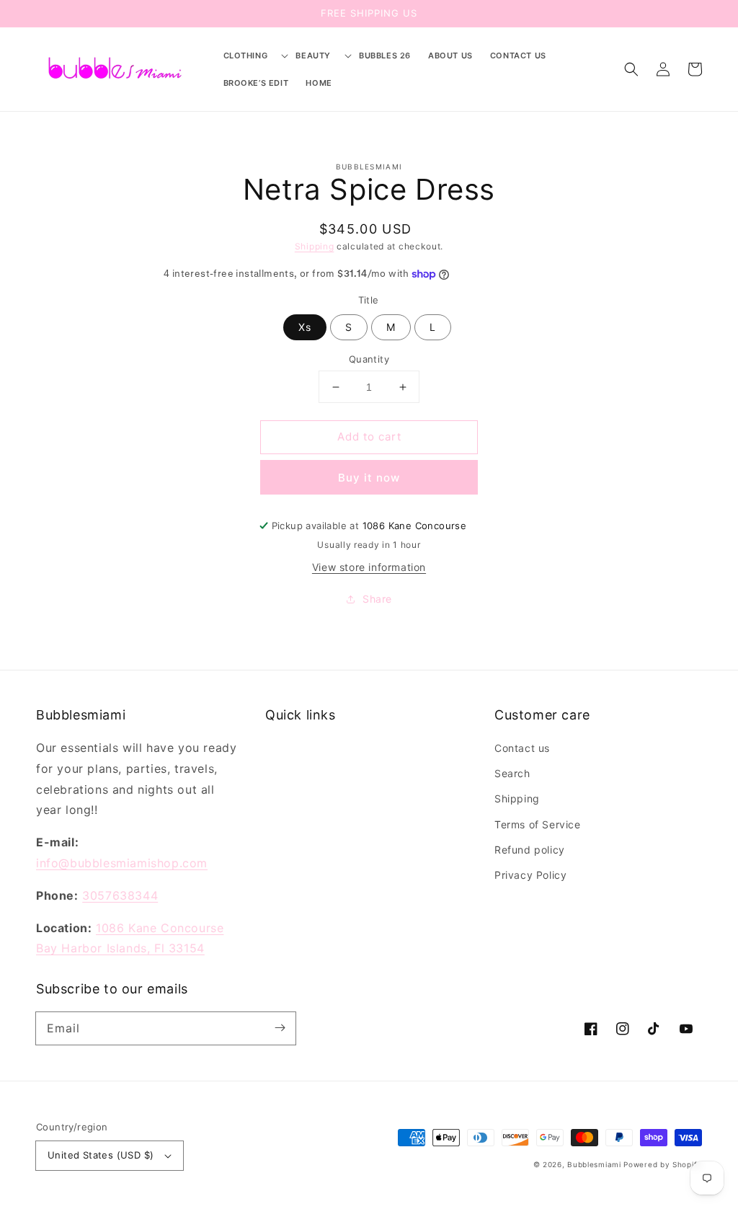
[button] (251, 55)
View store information (369, 567)
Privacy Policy (530, 875)
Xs (304, 327)
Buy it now (369, 477)
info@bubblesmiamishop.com (122, 863)
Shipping (314, 246)
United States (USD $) (101, 1155)
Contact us (522, 748)
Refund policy (529, 849)
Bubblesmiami (595, 1164)
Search (512, 773)
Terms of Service (537, 824)
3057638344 (120, 895)
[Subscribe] (279, 1028)
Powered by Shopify (662, 1164)
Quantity (369, 359)
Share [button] (377, 599)
